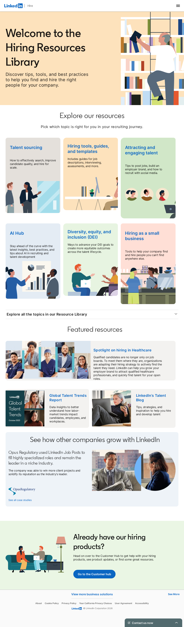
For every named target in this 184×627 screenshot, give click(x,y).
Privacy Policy (69, 603)
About (38, 603)
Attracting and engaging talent (141, 150)
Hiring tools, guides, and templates (88, 148)
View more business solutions (92, 594)
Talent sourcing (26, 147)
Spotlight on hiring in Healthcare (122, 350)
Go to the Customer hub (94, 574)
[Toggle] (176, 623)
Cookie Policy (52, 603)
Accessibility (142, 603)
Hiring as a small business (142, 236)
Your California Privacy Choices (95, 603)
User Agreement (123, 603)
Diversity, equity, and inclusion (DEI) (89, 234)
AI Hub (17, 233)
